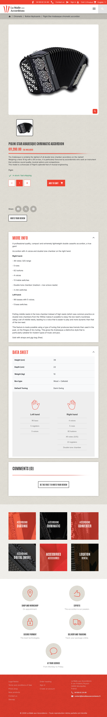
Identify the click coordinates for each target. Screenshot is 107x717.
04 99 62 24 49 (81, 692)
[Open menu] (94, 8)
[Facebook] (33, 1)
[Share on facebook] (18, 209)
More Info (20, 237)
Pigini (10, 170)
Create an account (47, 689)
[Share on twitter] (26, 209)
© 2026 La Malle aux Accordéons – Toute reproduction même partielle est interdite (53, 713)
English (100, 2)
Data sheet (20, 351)
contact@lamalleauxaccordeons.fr (88, 696)
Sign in (42, 685)
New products (14, 692)
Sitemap (11, 699)
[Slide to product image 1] (24, 127)
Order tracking (45, 681)
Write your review (17, 218)
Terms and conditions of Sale (20, 685)
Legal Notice (13, 681)
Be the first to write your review (53, 484)
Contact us (12, 696)
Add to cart (56, 183)
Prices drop (13, 689)
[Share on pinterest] (33, 209)
